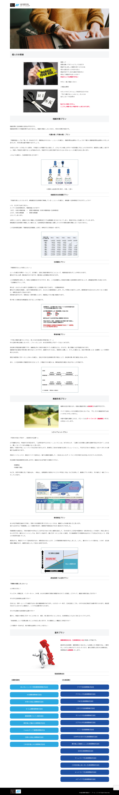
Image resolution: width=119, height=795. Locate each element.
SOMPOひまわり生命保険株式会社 (84, 737)
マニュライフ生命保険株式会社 (84, 758)
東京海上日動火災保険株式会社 (34, 723)
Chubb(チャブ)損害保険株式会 (34, 730)
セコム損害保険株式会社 (34, 709)
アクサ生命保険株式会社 (85, 687)
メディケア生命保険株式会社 (85, 779)
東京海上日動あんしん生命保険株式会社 (84, 744)
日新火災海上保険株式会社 (34, 737)
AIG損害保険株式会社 (34, 695)
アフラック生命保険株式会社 (85, 694)
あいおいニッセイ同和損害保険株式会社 (34, 687)
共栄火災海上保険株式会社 (34, 702)
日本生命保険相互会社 (84, 751)
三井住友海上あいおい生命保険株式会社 (84, 765)
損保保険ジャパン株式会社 (34, 716)
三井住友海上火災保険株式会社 (34, 744)
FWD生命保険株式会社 (84, 701)
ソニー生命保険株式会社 (85, 730)
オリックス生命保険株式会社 (85, 715)
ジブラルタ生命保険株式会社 (85, 722)
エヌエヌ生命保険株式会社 (85, 708)
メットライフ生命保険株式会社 (84, 772)
